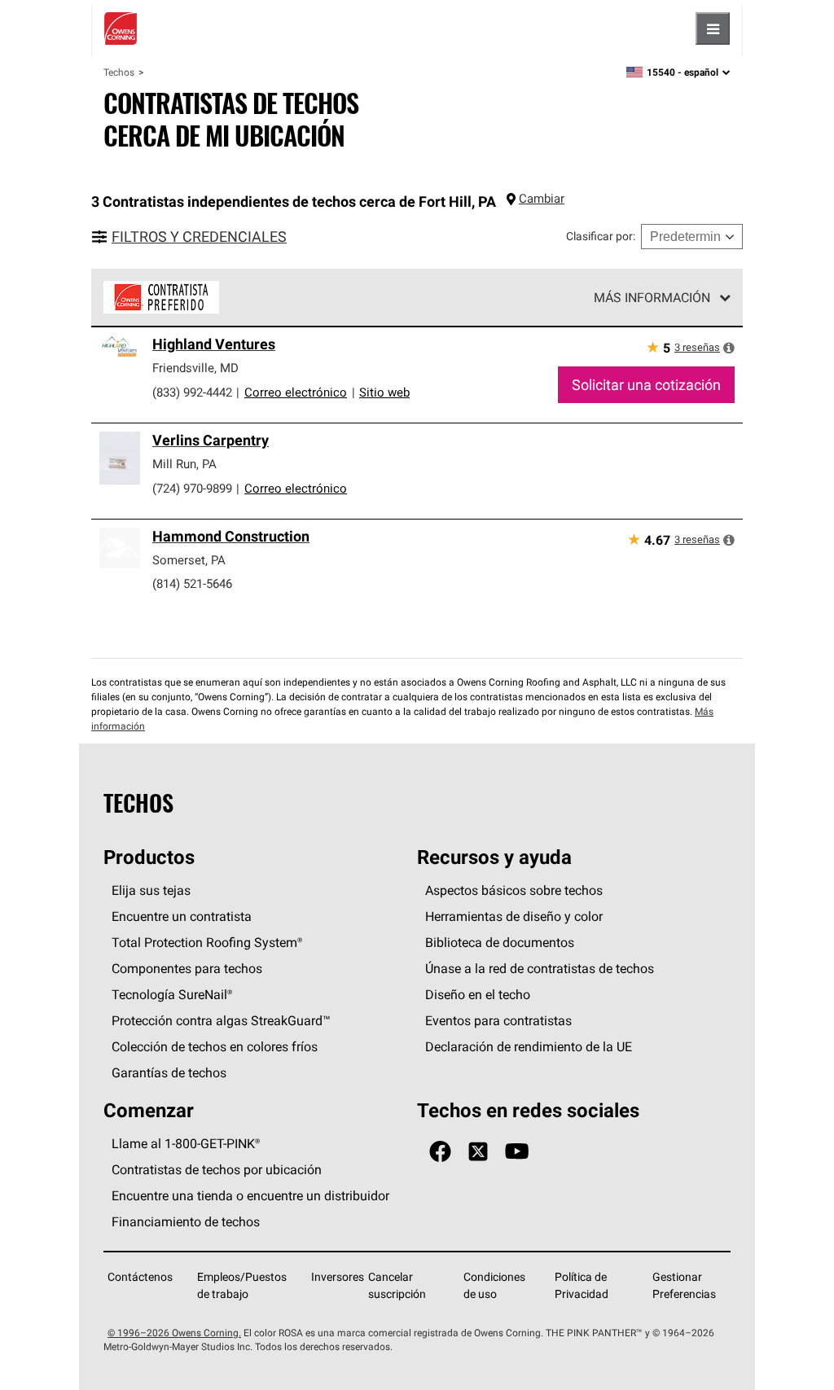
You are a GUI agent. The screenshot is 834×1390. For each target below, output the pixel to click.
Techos (118, 72)
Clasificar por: (600, 236)
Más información (652, 297)
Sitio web (384, 392)
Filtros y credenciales (199, 236)
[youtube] (517, 1152)
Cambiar (541, 198)
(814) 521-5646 (192, 583)
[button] (729, 347)
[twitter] (478, 1152)
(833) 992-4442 (192, 392)
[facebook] (440, 1152)
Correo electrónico (295, 392)
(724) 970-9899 (192, 488)
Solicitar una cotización (646, 384)
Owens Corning (120, 28)
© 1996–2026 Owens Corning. (174, 1332)
